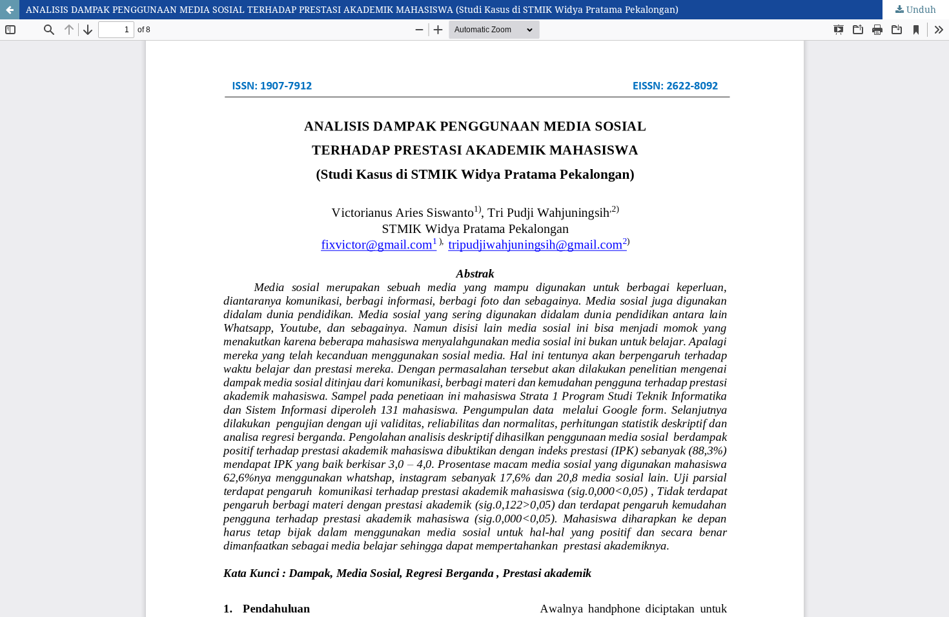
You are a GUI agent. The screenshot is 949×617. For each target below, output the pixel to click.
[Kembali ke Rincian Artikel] (9, 9)
